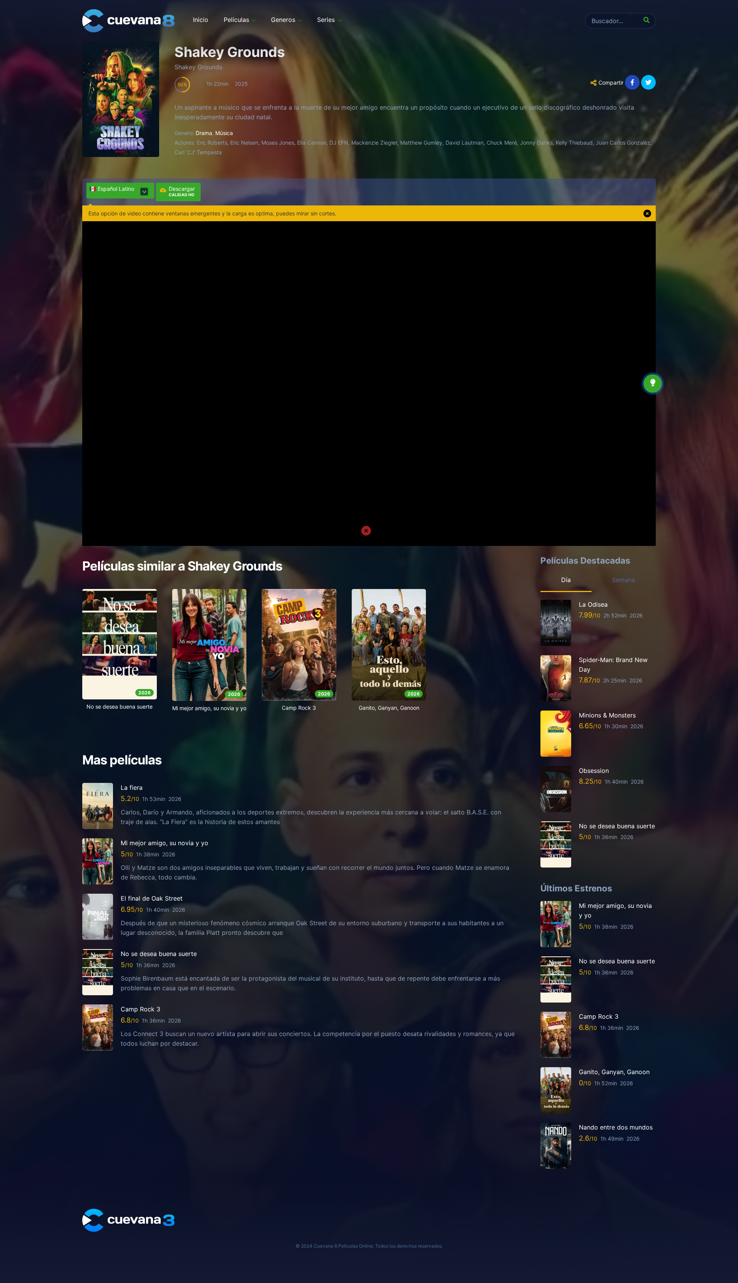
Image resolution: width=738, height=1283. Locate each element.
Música (224, 133)
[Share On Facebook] (632, 82)
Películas (236, 19)
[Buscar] (648, 20)
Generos (283, 19)
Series (326, 19)
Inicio (200, 19)
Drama (204, 133)
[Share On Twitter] (648, 82)
